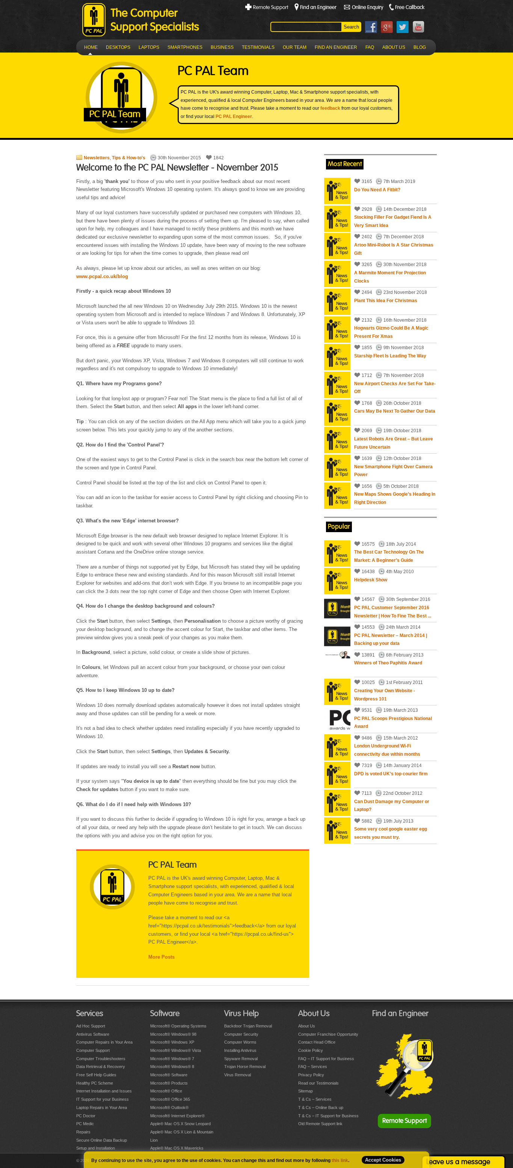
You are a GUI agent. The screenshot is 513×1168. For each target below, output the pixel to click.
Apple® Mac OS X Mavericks (177, 1148)
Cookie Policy (310, 1050)
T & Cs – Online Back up (320, 1107)
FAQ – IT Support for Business (326, 1058)
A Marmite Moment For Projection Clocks (390, 277)
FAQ (369, 47)
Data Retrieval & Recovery (100, 1066)
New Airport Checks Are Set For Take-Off (395, 388)
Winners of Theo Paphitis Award (388, 663)
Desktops (118, 47)
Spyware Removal (241, 1058)
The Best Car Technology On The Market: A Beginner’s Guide (389, 556)
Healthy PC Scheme (94, 1083)
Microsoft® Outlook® (169, 1107)
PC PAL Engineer (234, 116)
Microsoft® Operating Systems (178, 1026)
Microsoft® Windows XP (172, 1042)
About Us (306, 1026)
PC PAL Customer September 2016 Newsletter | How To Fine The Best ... (392, 612)
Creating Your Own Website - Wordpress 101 (384, 695)
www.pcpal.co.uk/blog (102, 276)
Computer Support (93, 1050)
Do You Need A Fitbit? (377, 189)
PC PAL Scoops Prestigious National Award (393, 722)
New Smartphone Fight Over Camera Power (393, 471)
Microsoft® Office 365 (170, 1099)
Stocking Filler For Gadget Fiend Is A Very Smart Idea (393, 221)
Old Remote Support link (320, 1123)
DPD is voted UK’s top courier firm (391, 773)
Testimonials (258, 47)
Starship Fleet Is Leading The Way (390, 356)
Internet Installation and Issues (104, 1091)
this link (340, 1160)
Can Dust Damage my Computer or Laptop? (391, 805)
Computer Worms (240, 1042)
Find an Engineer (336, 47)
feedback (330, 108)
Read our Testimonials (318, 1083)
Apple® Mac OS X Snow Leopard (180, 1123)
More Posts (161, 957)
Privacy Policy (311, 1075)
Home (91, 47)
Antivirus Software (92, 1034)
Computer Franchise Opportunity (328, 1034)
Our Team (294, 47)
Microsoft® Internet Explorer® (177, 1116)
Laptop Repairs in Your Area (101, 1107)
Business (222, 47)
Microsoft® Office (166, 1091)
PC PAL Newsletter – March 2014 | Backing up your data (390, 639)
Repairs (83, 1132)
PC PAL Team (172, 865)
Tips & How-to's (128, 157)
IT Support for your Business (102, 1099)
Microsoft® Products (169, 1083)
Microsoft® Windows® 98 (173, 1034)
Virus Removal (237, 1075)
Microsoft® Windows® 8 (172, 1066)
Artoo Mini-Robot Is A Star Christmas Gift (393, 249)
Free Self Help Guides (96, 1075)
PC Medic (85, 1123)
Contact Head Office (316, 1042)
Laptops (149, 47)
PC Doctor (85, 1116)
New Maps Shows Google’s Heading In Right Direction (394, 498)
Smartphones (184, 47)
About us (393, 47)
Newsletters (97, 157)
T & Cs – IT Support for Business (328, 1116)
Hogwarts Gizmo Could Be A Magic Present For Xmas (391, 332)
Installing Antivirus (240, 1050)
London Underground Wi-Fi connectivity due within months (387, 750)
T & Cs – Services (315, 1099)
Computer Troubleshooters (100, 1058)
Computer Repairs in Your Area (104, 1042)
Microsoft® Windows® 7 (172, 1058)
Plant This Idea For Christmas (385, 300)
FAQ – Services (312, 1066)
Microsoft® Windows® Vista (175, 1050)
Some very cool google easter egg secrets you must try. (390, 833)
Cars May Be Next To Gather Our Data (394, 411)
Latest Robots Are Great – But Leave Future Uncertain (393, 443)
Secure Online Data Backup (101, 1140)
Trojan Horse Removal (245, 1066)
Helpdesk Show (370, 579)
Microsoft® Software (168, 1075)
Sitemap (305, 1091)
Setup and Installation (95, 1148)
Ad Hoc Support (90, 1026)
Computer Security (241, 1034)
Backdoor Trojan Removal (248, 1026)
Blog (419, 47)
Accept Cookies (383, 1160)
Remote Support (404, 1121)
